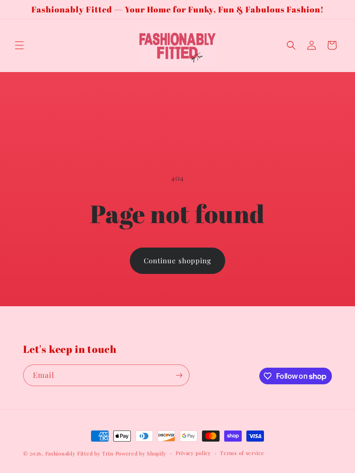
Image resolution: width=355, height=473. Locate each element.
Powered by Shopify (141, 453)
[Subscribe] (179, 375)
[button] (19, 45)
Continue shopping (177, 260)
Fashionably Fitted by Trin (79, 453)
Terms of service (242, 452)
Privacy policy (193, 452)
